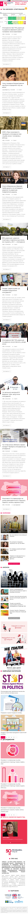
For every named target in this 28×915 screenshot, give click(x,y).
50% (3, 34)
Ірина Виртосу (6, 89)
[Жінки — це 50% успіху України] (8, 4)
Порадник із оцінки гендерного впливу (11, 712)
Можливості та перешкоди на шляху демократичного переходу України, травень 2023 (12, 761)
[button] (8, 846)
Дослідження (17, 504)
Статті (15, 34)
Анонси (15, 451)
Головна (2, 7)
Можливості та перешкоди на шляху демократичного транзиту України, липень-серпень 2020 (12, 809)
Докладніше (6, 64)
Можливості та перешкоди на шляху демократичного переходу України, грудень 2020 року (13, 785)
